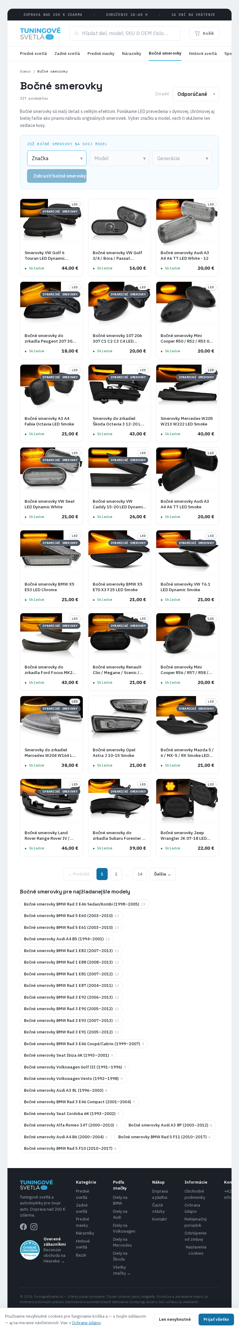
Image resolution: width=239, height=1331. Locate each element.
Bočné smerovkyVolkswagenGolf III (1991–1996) (75, 1067)
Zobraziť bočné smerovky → (60, 176)
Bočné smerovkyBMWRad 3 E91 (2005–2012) (71, 1032)
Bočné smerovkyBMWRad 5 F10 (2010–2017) (70, 1148)
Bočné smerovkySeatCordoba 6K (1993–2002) (72, 1113)
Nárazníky (131, 53)
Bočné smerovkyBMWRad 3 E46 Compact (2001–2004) (79, 1101)
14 (140, 874)
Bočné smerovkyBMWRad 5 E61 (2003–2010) (71, 927)
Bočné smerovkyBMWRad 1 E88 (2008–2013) (71, 962)
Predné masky (101, 53)
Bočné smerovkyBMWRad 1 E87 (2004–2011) (71, 985)
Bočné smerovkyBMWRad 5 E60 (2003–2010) (71, 915)
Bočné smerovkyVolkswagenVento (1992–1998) (73, 1078)
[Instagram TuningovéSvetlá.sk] (33, 1226)
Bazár (81, 1255)
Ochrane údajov (86, 1322)
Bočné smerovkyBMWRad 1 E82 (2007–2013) (71, 950)
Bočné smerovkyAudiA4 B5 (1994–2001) (67, 939)
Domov (25, 71)
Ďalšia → (162, 874)
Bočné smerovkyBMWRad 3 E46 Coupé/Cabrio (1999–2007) (84, 1043)
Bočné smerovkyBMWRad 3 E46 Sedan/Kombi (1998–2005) (84, 904)
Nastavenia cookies (196, 1250)
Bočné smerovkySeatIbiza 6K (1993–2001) (68, 1055)
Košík (208, 33)
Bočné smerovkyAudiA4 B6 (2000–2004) (66, 1137)
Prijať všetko (216, 1319)
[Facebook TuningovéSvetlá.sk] (23, 1226)
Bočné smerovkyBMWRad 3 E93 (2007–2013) (71, 1020)
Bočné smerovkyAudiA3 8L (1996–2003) (65, 1090)
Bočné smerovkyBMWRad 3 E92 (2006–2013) (71, 997)
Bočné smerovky (165, 53)
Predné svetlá (33, 53)
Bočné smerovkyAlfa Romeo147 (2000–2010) (71, 1125)
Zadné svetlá (67, 53)
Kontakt (159, 1219)
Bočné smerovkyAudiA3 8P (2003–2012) (170, 1125)
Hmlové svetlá (203, 53)
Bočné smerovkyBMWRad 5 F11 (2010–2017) (164, 1137)
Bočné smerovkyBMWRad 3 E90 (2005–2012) (71, 1008)
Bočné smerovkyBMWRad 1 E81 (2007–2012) (71, 974)
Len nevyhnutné (175, 1319)
